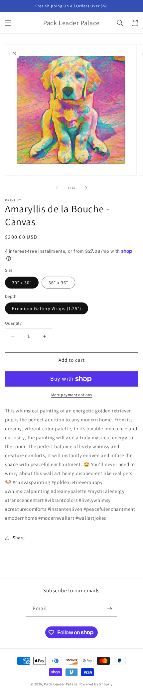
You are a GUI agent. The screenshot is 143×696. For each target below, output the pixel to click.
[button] (8, 23)
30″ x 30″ (22, 283)
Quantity (13, 323)
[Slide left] (57, 188)
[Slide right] (86, 188)
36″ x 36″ (58, 283)
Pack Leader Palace (60, 684)
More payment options (71, 394)
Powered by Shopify (95, 684)
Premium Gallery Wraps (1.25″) (46, 308)
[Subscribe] (109, 608)
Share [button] (19, 538)
